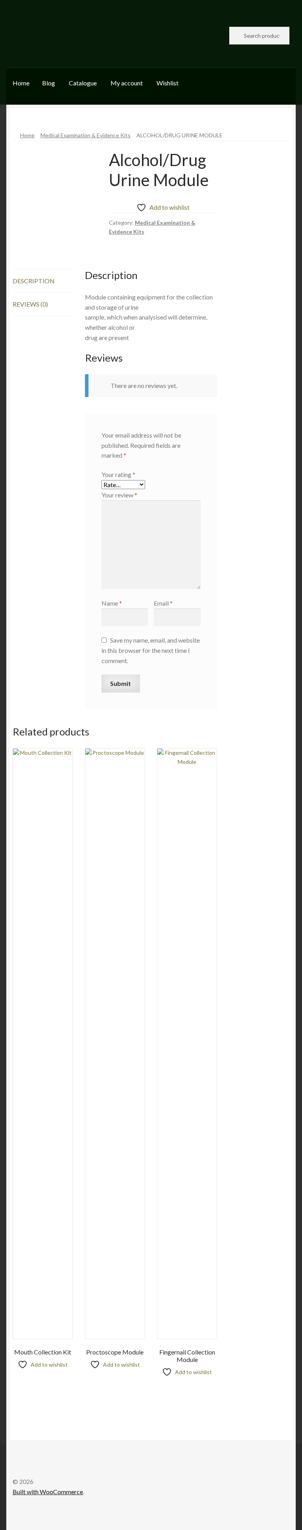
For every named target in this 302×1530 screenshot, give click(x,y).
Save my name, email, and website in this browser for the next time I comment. (150, 650)
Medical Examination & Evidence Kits (86, 135)
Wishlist (168, 83)
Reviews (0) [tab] (30, 304)
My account (126, 83)
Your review (119, 495)
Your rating (118, 474)
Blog (48, 83)
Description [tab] (34, 281)
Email (163, 603)
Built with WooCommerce (48, 1491)
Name (111, 603)
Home (21, 83)
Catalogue (83, 83)
